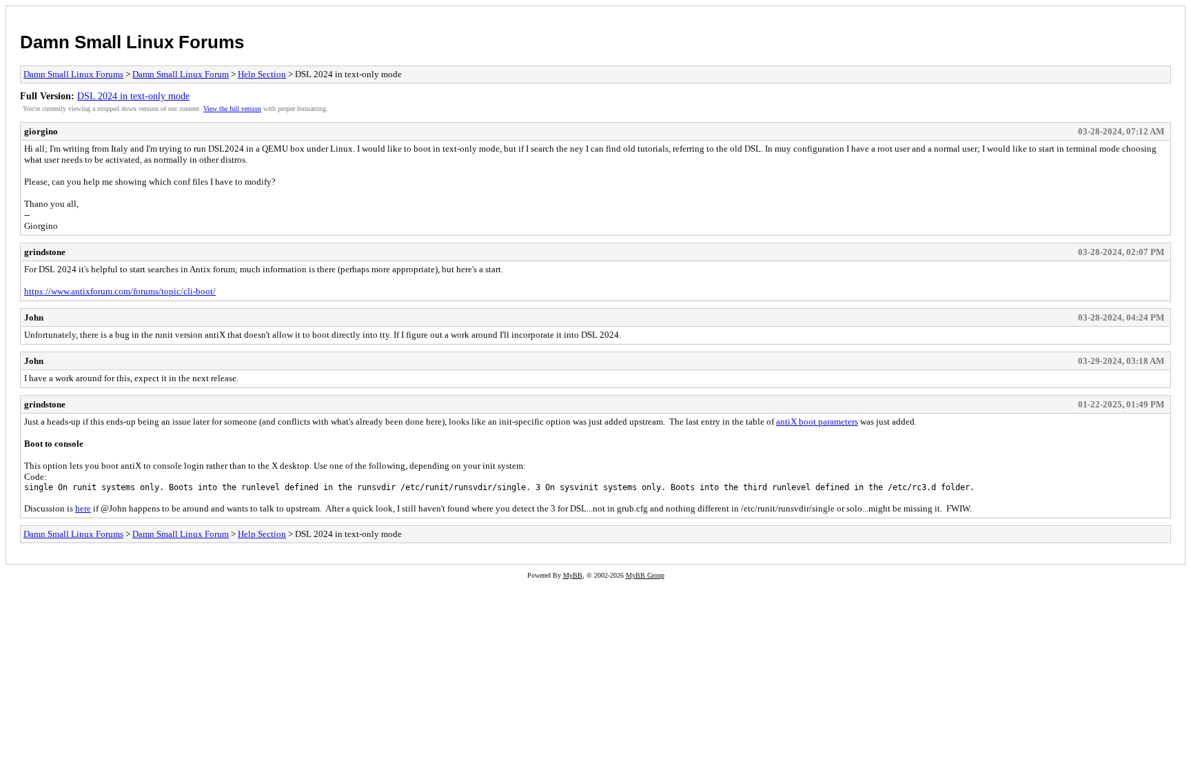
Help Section (262, 74)
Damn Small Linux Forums (132, 42)
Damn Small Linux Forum (180, 74)
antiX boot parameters (817, 421)
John (33, 317)
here (83, 508)
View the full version (232, 108)
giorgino (41, 131)
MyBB (572, 575)
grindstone (44, 252)
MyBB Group (645, 575)
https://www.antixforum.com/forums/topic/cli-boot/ (120, 291)
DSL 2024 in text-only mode (133, 95)
